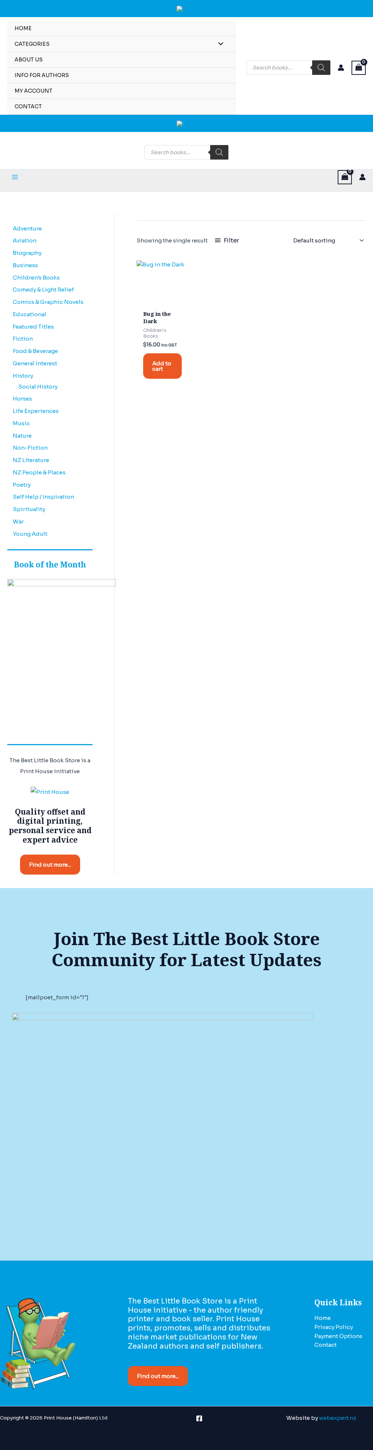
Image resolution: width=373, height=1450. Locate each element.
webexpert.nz (337, 1417)
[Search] (321, 67)
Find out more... (50, 864)
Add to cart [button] (161, 366)
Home (322, 1317)
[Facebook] (199, 1418)
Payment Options (338, 1336)
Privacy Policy (333, 1327)
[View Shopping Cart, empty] (359, 68)
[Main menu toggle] (14, 177)
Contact (325, 1344)
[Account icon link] (341, 67)
